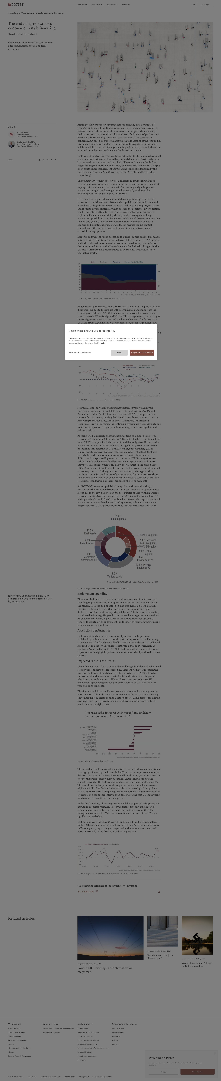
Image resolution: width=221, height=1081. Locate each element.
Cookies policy (100, 343)
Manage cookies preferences (80, 352)
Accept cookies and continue (142, 352)
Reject (119, 352)
